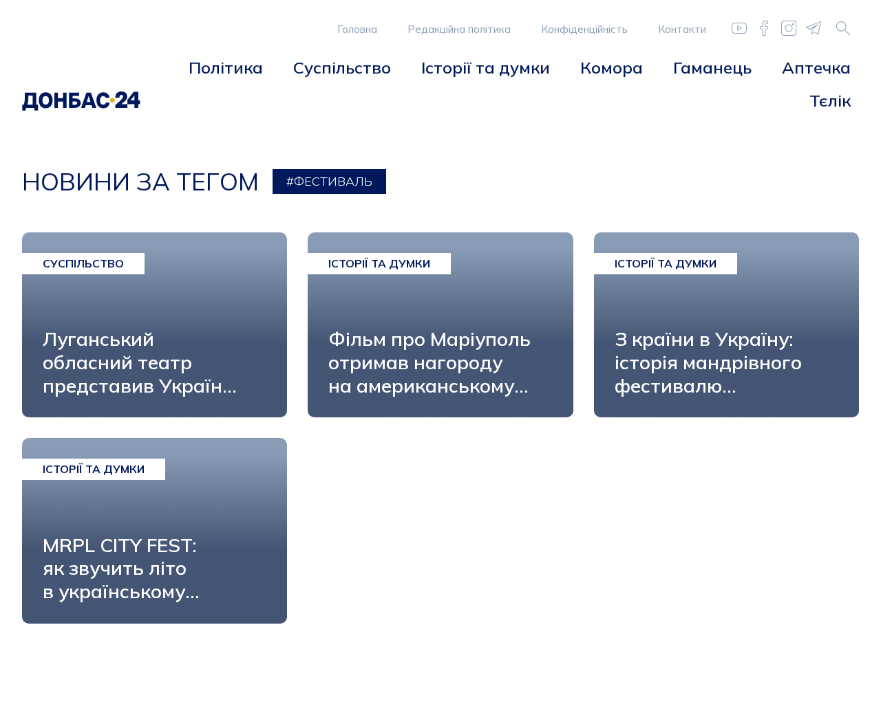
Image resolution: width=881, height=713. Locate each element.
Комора (611, 67)
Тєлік (830, 100)
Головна (357, 29)
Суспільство (342, 67)
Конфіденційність (584, 29)
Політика (226, 67)
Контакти (682, 29)
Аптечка (816, 67)
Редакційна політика (459, 29)
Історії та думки (485, 67)
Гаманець (712, 67)
